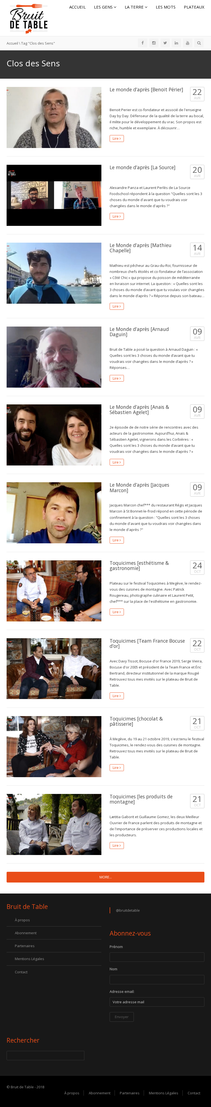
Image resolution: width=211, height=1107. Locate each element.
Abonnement (26, 932)
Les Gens (104, 7)
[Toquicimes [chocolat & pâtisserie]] (54, 746)
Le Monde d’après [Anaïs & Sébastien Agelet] (139, 409)
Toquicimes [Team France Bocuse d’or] (147, 643)
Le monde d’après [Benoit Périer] (146, 89)
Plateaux (194, 7)
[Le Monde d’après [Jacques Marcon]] (54, 512)
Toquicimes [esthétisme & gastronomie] (139, 565)
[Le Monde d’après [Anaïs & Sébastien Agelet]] (54, 434)
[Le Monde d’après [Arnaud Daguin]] (54, 357)
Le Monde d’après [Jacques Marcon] (139, 487)
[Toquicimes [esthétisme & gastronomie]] (54, 590)
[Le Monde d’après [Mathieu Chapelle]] (54, 273)
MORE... (105, 877)
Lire (116, 138)
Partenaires (25, 945)
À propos (22, 919)
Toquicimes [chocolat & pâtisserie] (136, 721)
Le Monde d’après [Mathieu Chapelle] (140, 248)
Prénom (116, 946)
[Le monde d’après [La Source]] (54, 195)
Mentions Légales (29, 958)
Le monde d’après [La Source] (143, 167)
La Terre (135, 7)
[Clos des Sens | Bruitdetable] (29, 17)
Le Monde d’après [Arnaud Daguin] (139, 332)
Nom (113, 968)
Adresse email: (122, 991)
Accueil (77, 7)
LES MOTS (166, 7)
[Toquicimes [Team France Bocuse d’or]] (54, 668)
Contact (21, 971)
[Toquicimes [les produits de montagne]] (54, 824)
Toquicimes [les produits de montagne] (141, 799)
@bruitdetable (128, 910)
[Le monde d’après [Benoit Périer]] (54, 117)
